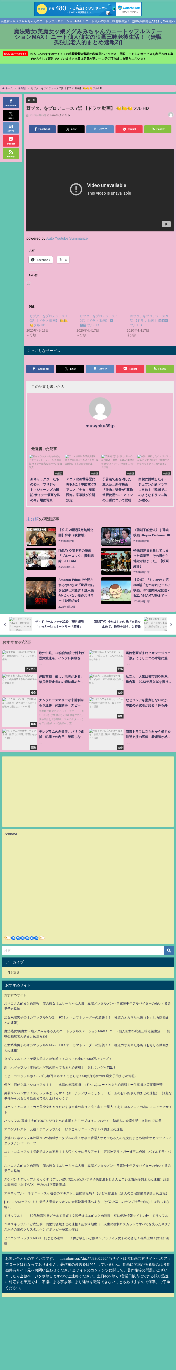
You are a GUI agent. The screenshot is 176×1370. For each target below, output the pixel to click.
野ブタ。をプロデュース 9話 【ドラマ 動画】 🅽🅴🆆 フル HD (149, 320)
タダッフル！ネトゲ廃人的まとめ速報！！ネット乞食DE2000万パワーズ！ (58, 1058)
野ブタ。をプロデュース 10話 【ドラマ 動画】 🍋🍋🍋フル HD (49, 320)
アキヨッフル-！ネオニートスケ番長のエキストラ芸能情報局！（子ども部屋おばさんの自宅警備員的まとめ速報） (86, 1193)
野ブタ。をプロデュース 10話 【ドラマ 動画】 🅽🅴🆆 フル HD (99, 320)
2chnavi (10, 834)
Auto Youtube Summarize (67, 238)
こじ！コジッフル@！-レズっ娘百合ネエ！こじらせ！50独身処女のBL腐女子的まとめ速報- (70, 1076)
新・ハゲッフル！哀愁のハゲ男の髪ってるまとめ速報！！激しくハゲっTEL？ (60, 1067)
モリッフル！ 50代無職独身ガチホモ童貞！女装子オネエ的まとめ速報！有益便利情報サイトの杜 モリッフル (86, 1215)
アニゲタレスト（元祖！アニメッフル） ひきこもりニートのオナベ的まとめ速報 (63, 1129)
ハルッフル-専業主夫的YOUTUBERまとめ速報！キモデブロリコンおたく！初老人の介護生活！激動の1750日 (83, 1120)
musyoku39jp (100, 426)
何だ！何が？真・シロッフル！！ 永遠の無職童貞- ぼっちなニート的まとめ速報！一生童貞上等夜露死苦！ (85, 1084)
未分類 (31, 100)
